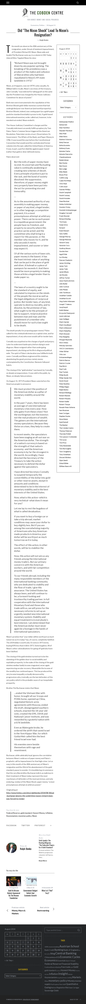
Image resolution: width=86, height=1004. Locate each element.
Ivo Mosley (63, 257)
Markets (76, 977)
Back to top (74, 999)
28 (68, 84)
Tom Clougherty (65, 451)
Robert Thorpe (64, 404)
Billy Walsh (63, 172)
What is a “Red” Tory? (47, 891)
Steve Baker (63, 419)
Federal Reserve (13, 813)
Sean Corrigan (64, 413)
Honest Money (39, 813)
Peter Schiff (62, 984)
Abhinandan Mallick (66, 122)
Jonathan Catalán (65, 295)
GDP (71, 967)
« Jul (61, 92)
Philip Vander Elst (65, 378)
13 (66, 70)
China (47, 957)
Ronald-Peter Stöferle (67, 407)
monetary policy (24, 816)
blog (52, 953)
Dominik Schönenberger (68, 210)
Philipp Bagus (64, 387)
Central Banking (65, 953)
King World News (62, 977)
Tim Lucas (63, 440)
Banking (58, 949)
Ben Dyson (63, 166)
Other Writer (64, 351)
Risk (67, 987)
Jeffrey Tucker (64, 278)
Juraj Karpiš (63, 307)
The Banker (63, 425)
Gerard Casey (64, 242)
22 (71, 77)
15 (71, 70)
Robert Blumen (64, 396)
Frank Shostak (64, 216)
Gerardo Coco (64, 245)
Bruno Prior (63, 175)
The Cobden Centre (66, 428)
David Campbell (65, 192)
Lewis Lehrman (64, 316)
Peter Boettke (64, 384)
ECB (58, 957)
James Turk (63, 266)
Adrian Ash (63, 125)
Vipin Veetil (63, 460)
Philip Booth (63, 375)
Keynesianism (12, 816)
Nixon (34, 816)
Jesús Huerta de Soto (66, 281)
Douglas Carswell (65, 213)
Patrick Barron (64, 360)
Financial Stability (70, 963)
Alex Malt (62, 133)
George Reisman (65, 239)
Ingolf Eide (63, 254)
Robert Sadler (64, 401)
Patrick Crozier (64, 363)
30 (73, 84)
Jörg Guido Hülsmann (67, 301)
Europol (62, 228)
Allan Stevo (63, 136)
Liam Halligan (64, 319)
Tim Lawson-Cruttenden (68, 437)
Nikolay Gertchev (65, 345)
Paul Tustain (63, 372)
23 (73, 77)
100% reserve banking (52, 947)
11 (60, 70)
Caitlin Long (63, 178)
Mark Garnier (64, 322)
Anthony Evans (64, 148)
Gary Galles (63, 234)
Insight (63, 973)
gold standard (26, 813)
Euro (67, 961)
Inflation (49, 813)
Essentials (61, 961)
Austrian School (69, 946)
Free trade (65, 967)
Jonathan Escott (65, 298)
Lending (69, 977)
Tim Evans (63, 222)
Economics (35, 25)
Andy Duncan (64, 142)
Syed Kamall (63, 422)
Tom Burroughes (65, 449)
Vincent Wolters (65, 457)
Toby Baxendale (65, 446)
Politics (41, 25)
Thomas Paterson (65, 431)
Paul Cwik (62, 369)
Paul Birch (63, 366)
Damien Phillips (64, 189)
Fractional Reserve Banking (53, 967)
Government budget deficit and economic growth (30, 893)
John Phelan (63, 290)
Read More (43, 861)
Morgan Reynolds (65, 340)
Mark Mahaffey (65, 331)
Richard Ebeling (65, 219)
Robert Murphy (64, 398)
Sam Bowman (64, 410)
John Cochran (64, 287)
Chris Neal (63, 184)
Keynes (70, 974)
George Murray (64, 237)
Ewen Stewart (64, 231)
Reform (53, 988)
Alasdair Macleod (65, 131)
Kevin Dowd (63, 381)
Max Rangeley (64, 337)
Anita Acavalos (64, 145)
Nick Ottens (63, 343)
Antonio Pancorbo (65, 154)
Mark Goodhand (65, 325)
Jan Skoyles (63, 275)
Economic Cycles (70, 957)
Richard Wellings (65, 393)
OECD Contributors (66, 348)
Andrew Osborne (65, 139)
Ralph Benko (44, 40)
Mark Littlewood (65, 328)
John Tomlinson (64, 292)
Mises (46, 981)
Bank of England (70, 950)
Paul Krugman (55, 984)
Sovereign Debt (52, 990)
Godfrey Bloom (64, 248)
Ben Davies (63, 163)
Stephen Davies (64, 416)
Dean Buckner (64, 201)
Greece (58, 970)
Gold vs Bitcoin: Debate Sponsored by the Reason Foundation (13, 894)
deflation (53, 957)
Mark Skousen (64, 334)
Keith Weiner (64, 310)
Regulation (61, 988)
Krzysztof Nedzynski (67, 313)
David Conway (64, 195)
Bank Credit (49, 950)
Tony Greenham (65, 454)
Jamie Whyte (64, 272)
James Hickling (64, 263)
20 (18, 950)
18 (60, 77)
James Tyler (63, 269)
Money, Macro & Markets (18, 911)
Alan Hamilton (64, 128)
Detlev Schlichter (65, 204)
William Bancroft (65, 466)
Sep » (66, 92)
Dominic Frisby (64, 207)
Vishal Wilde (63, 463)
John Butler (63, 284)
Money (71, 980)
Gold (75, 967)
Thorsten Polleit (65, 434)
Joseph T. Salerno (65, 304)
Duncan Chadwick (65, 260)
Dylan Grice (63, 225)
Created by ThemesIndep (31, 999)
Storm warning (43, 909)
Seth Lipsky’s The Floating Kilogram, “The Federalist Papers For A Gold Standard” (46, 844)
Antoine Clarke (64, 151)
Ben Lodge (63, 169)
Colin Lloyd (63, 186)
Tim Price (62, 443)
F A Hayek (72, 961)
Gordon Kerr (63, 251)
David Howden (64, 198)
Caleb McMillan (65, 181)
